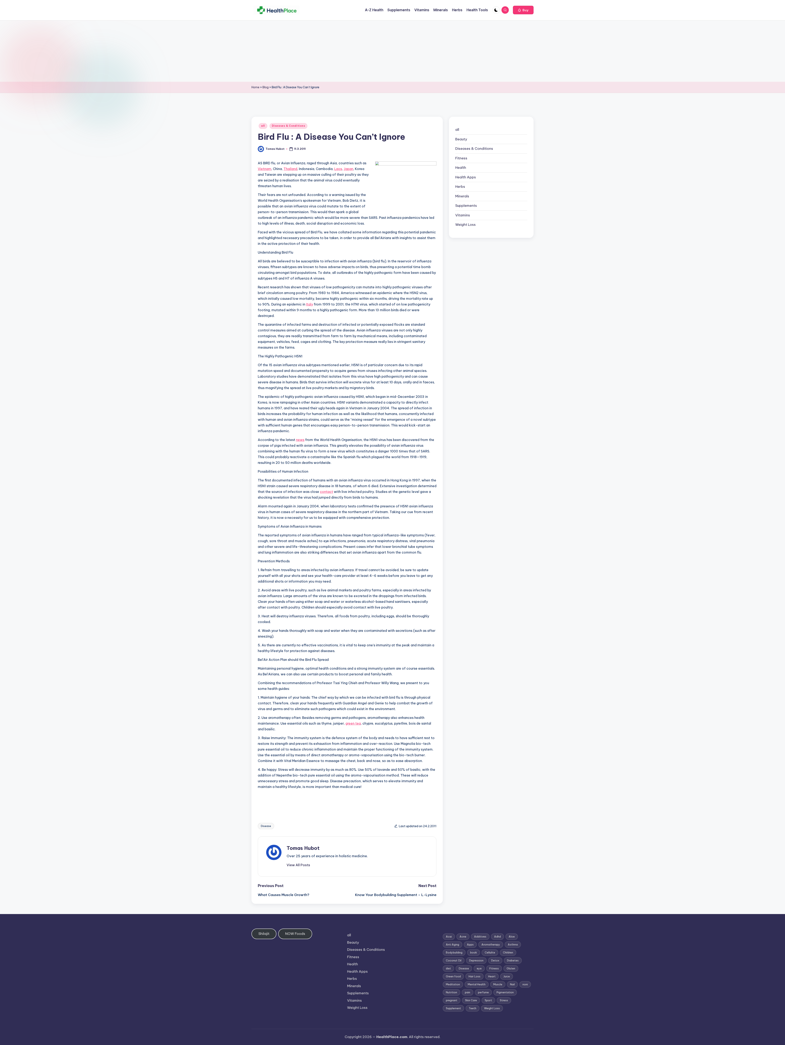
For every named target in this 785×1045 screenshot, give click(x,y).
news (300, 440)
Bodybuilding (454, 952)
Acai (449, 936)
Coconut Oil (453, 960)
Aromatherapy (490, 944)
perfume (483, 992)
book (473, 952)
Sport (488, 1000)
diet (448, 968)
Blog (265, 87)
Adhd (497, 936)
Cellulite (490, 952)
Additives (480, 936)
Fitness (461, 158)
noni (525, 984)
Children (508, 952)
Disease (266, 826)
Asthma (513, 944)
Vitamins (462, 215)
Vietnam (264, 169)
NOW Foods (295, 933)
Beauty (461, 139)
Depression (476, 960)
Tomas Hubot (303, 848)
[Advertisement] (392, 51)
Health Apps (465, 177)
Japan (348, 169)
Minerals (462, 196)
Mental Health (477, 984)
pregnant (451, 1000)
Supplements (466, 205)
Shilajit (263, 933)
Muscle (497, 984)
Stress (504, 1000)
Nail (512, 984)
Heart (492, 976)
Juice (506, 976)
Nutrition (451, 992)
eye (479, 968)
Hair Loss (474, 976)
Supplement (453, 1008)
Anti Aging (452, 944)
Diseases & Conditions (288, 125)
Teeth (472, 1008)
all (263, 125)
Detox (495, 960)
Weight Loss (465, 224)
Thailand (290, 169)
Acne (463, 936)
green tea (353, 723)
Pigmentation (505, 992)
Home (255, 87)
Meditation (453, 984)
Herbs (460, 186)
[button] (523, 10)
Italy (309, 304)
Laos (338, 169)
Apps (470, 944)
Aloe (512, 936)
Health (460, 167)
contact (326, 492)
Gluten (511, 968)
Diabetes (513, 960)
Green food (453, 976)
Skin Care (471, 1000)
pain (467, 992)
